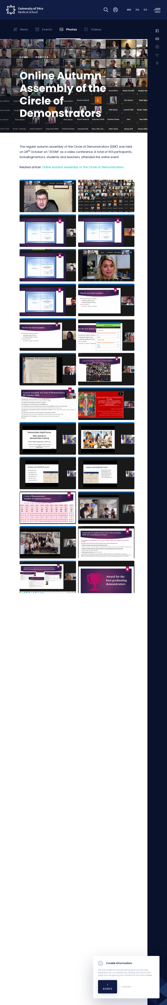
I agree (107, 987)
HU (129, 10)
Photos (42, 57)
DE (145, 10)
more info (126, 986)
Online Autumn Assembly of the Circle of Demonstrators (83, 167)
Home (24, 57)
